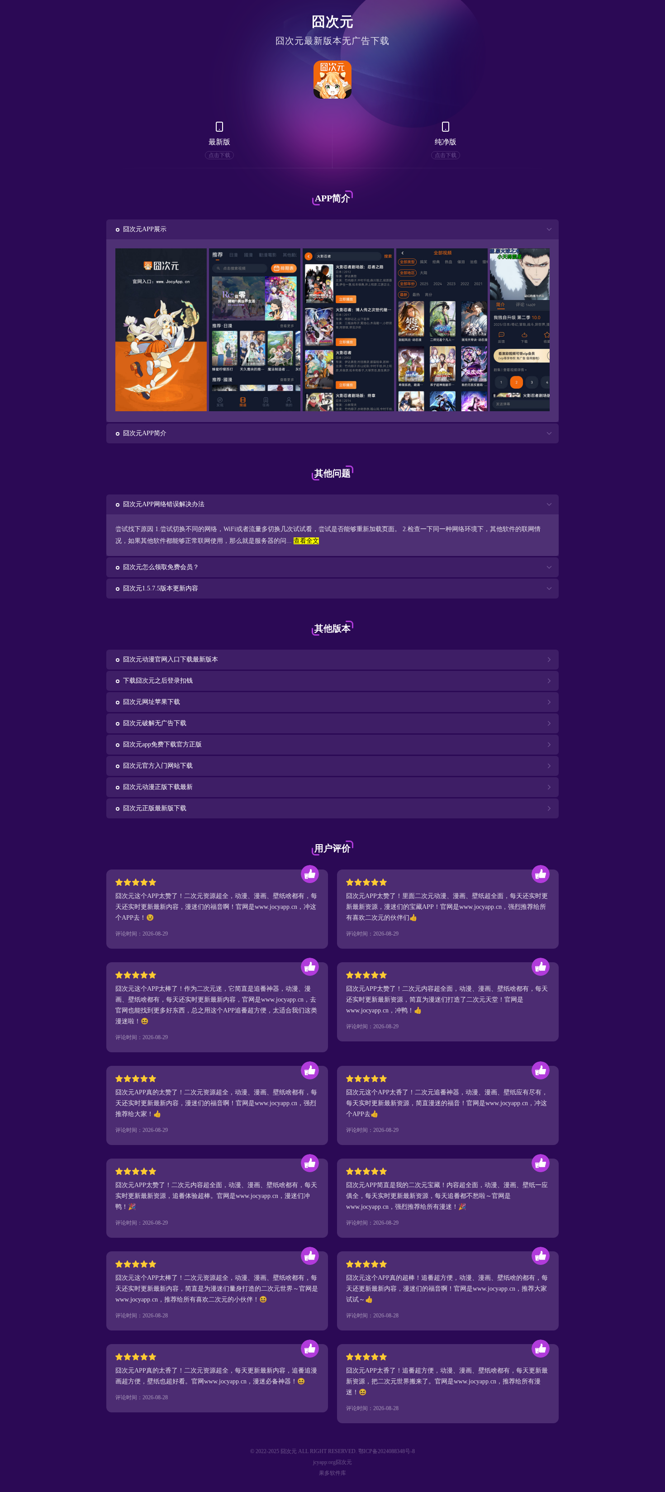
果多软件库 (332, 1473)
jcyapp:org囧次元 (332, 1462)
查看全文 (306, 540)
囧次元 (333, 21)
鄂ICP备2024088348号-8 (386, 1451)
